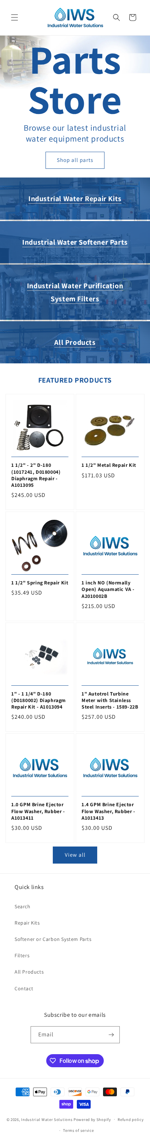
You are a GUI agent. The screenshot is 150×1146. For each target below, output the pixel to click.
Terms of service (78, 1130)
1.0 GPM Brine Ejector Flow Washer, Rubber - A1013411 (38, 811)
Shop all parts (75, 159)
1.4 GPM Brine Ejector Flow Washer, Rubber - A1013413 (108, 811)
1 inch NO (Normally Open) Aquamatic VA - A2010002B (108, 589)
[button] (15, 17)
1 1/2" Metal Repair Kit (109, 465)
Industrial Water (75, 198)
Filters (22, 955)
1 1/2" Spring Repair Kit (39, 582)
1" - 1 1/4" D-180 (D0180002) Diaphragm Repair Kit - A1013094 (38, 700)
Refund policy (130, 1119)
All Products (74, 342)
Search (23, 906)
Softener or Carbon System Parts (53, 939)
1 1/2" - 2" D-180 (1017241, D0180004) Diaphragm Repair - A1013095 (35, 475)
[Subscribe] (111, 1034)
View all (75, 854)
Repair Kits (27, 922)
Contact (24, 988)
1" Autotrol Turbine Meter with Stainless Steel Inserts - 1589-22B (110, 700)
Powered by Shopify (92, 1119)
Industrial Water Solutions (46, 1119)
